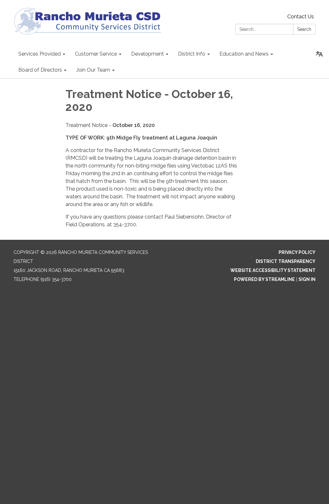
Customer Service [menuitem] (96, 54)
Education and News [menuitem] (244, 54)
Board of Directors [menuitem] (40, 70)
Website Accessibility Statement (273, 270)
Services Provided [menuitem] (39, 54)
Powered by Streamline (264, 279)
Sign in (307, 279)
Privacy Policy (297, 252)
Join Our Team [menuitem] (93, 70)
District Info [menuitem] (191, 54)
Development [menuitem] (147, 54)
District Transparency (286, 261)
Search (304, 29)
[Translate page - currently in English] (319, 54)
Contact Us (300, 17)
